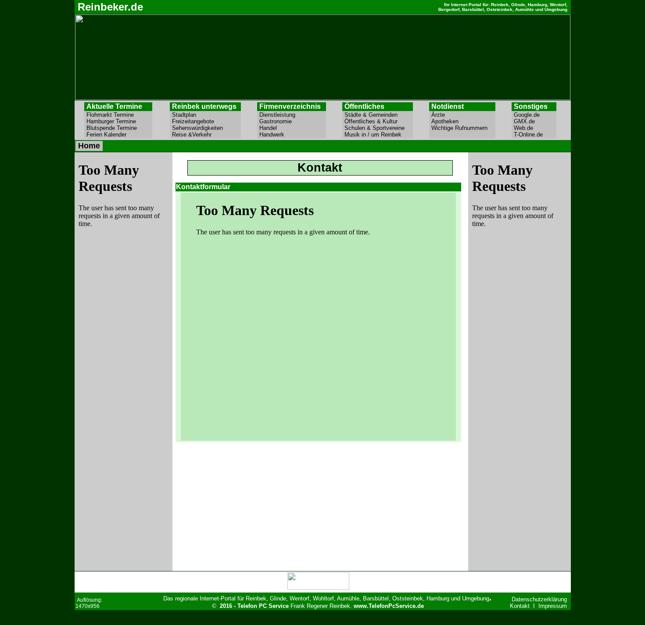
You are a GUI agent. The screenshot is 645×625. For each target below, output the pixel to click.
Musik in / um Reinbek (376, 134)
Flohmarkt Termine (118, 114)
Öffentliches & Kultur (377, 121)
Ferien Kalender (117, 134)
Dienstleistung (289, 114)
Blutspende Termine (117, 128)
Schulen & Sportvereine (376, 128)
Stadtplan (205, 114)
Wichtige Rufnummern (462, 128)
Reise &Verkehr (206, 134)
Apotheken (462, 121)
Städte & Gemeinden (377, 114)
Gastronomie (290, 121)
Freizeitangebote (203, 121)
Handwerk (292, 134)
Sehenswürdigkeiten (203, 128)
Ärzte (462, 114)
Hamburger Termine (117, 121)
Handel (291, 128)
